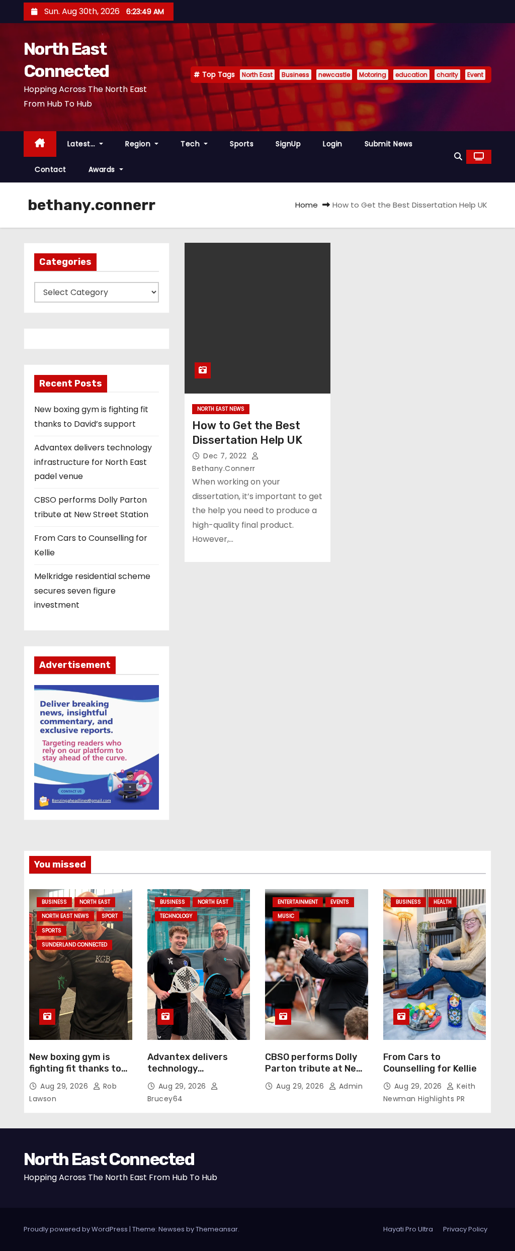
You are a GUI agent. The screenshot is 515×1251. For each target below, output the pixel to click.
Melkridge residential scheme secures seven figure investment (92, 590)
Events (339, 902)
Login (332, 144)
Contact (50, 169)
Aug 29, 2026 (65, 1086)
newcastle (334, 74)
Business (295, 74)
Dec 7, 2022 (226, 456)
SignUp (288, 144)
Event (475, 74)
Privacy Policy (465, 1229)
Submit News (389, 144)
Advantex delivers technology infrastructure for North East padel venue (93, 462)
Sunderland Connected (74, 944)
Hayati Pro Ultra (408, 1229)
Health (443, 902)
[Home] (40, 144)
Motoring (372, 74)
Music (286, 916)
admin (349, 1086)
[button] (458, 156)
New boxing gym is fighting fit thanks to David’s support (75, 1069)
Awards (103, 169)
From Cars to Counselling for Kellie (430, 1063)
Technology (176, 916)
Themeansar (217, 1229)
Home (306, 205)
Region (139, 144)
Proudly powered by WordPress (76, 1229)
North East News (220, 409)
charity (447, 74)
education (411, 74)
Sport (110, 916)
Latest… (82, 144)
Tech (191, 144)
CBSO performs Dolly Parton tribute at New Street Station (314, 1069)
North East (257, 74)
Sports (241, 144)
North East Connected (109, 1159)
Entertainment (298, 902)
